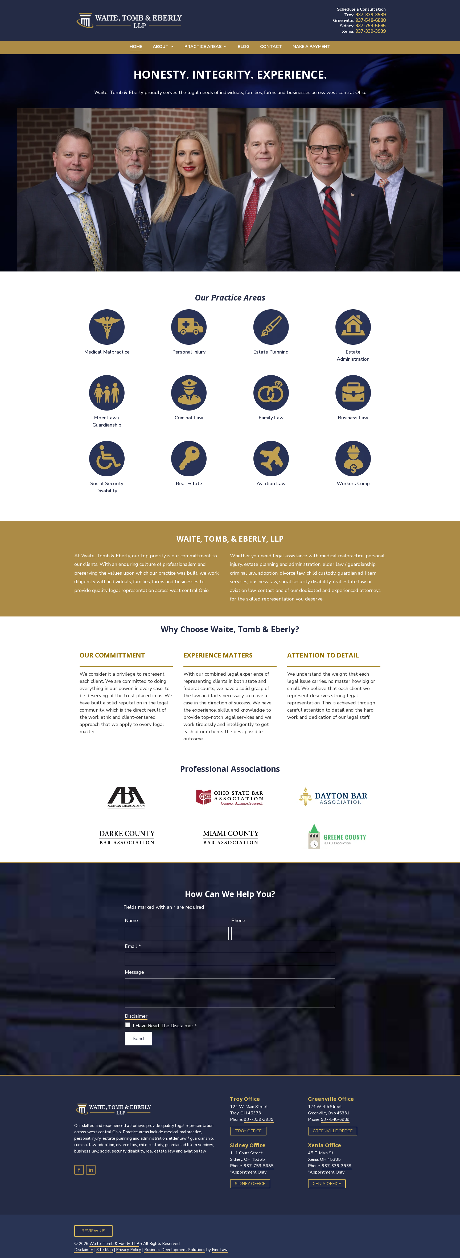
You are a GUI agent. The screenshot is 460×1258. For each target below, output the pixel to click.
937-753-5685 (370, 26)
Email (133, 946)
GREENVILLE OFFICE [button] (333, 1131)
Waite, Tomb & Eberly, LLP (114, 1243)
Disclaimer (136, 1016)
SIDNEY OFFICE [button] (250, 1184)
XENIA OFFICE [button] (327, 1184)
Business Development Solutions (174, 1249)
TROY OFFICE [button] (248, 1131)
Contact (271, 47)
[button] (454, 1219)
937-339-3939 (370, 15)
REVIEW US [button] (93, 1231)
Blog (243, 47)
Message (134, 972)
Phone (238, 920)
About (161, 47)
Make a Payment (311, 47)
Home (136, 47)
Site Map (104, 1249)
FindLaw (220, 1249)
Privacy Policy (128, 1249)
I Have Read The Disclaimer (165, 1025)
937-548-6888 (370, 20)
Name (131, 920)
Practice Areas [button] (203, 47)
